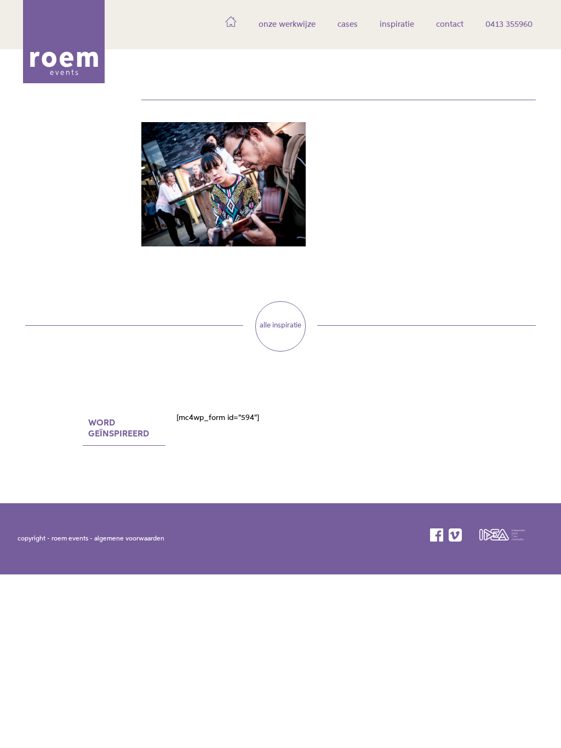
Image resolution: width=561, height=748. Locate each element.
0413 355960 (509, 24)
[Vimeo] (456, 535)
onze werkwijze (287, 24)
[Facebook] (437, 535)
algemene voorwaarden (129, 539)
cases (347, 24)
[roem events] (64, 79)
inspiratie (397, 24)
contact (449, 24)
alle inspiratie (280, 325)
